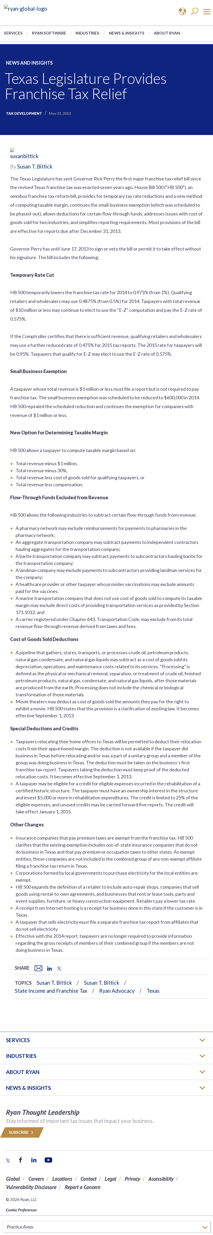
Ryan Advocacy (117, 991)
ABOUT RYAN (22, 1072)
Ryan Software (49, 32)
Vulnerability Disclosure (31, 1187)
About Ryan (167, 32)
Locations (62, 1178)
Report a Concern (83, 1187)
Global (13, 1178)
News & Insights (126, 32)
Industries (87, 32)
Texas (153, 991)
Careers (36, 1178)
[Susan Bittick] (25, 154)
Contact (88, 1178)
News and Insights (29, 63)
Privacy (132, 1178)
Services (13, 32)
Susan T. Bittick (34, 166)
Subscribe (19, 1132)
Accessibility (161, 1178)
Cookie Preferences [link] (21, 1209)
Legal (110, 1178)
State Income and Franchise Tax (51, 991)
